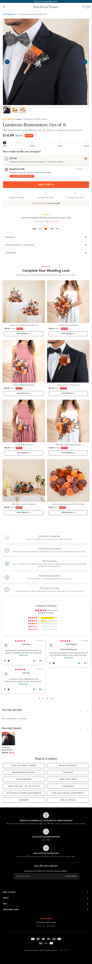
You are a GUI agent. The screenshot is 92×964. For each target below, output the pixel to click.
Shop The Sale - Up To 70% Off (24, 786)
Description (10, 237)
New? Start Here (68, 779)
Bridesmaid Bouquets (24, 772)
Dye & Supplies (68, 800)
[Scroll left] (81, 710)
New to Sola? (9, 892)
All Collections (9, 14)
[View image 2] (14, 109)
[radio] (46, 160)
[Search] (83, 6)
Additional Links (11, 909)
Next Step (44, 185)
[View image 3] (22, 109)
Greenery (24, 800)
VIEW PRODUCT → (24, 334)
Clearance (68, 786)
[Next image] (84, 61)
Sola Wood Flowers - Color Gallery (19, 244)
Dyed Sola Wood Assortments (68, 793)
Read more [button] (23, 655)
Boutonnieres (24, 779)
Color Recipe (10, 252)
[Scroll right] (87, 710)
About (6, 898)
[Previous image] (7, 61)
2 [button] (43, 698)
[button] (8, 119)
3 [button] (47, 698)
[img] (20, 641)
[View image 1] (7, 109)
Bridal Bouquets (68, 765)
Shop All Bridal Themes (24, 765)
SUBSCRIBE (71, 876)
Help (5, 904)
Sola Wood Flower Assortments (24, 793)
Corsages (68, 772)
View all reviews (46, 926)
